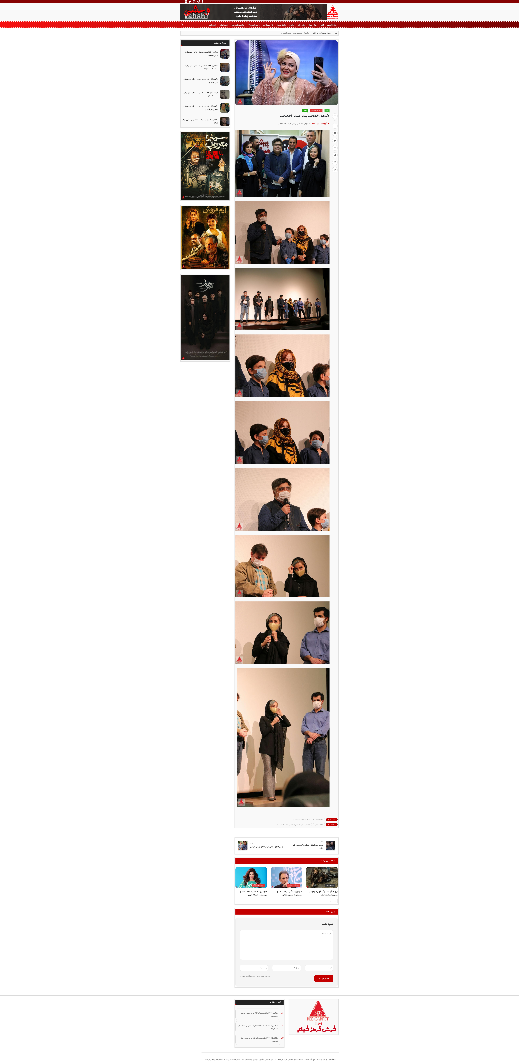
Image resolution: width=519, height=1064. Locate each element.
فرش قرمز (312, 25)
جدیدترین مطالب (325, 33)
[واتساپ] (334, 162)
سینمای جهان (330, 885)
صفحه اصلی (332, 25)
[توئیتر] (334, 140)
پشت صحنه (281, 25)
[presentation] (331, 901)
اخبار (322, 25)
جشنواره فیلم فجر (237, 25)
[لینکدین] (334, 169)
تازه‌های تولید (268, 25)
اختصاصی (318, 824)
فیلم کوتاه (223, 25)
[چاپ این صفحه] (334, 133)
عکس (292, 25)
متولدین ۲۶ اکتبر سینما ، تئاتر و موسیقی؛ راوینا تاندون (253, 893)
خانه (336, 33)
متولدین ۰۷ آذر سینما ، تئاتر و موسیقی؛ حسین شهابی (289, 893)
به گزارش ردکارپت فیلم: (320, 123)
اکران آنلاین (212, 25)
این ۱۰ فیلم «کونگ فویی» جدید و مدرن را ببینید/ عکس (324, 893)
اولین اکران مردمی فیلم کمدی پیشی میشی (266, 846)
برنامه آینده (301, 25)
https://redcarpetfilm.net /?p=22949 (309, 819)
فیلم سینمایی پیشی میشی (289, 824)
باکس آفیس (255, 25)
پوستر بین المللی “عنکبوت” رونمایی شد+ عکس (307, 847)
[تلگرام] (334, 155)
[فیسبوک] (334, 147)
